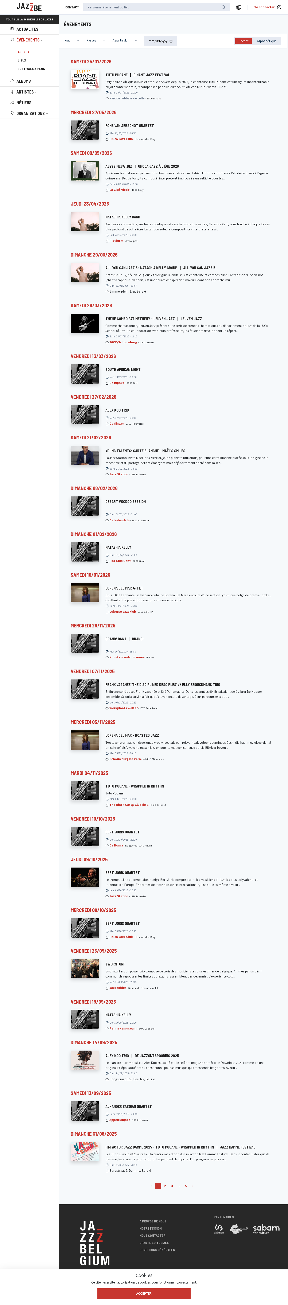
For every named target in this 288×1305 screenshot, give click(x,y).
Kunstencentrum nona (126, 657)
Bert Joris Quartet (122, 832)
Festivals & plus (31, 69)
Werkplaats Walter (123, 708)
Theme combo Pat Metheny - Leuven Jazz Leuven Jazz (153, 318)
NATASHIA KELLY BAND (122, 217)
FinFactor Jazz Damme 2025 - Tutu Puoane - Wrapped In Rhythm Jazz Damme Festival (180, 1147)
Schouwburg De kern (125, 759)
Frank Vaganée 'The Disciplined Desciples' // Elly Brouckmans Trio (162, 684)
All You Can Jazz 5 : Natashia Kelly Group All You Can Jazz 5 (160, 267)
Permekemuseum (123, 1028)
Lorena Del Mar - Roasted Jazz (132, 735)
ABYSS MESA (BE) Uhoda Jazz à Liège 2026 (142, 166)
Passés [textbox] (91, 40)
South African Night (123, 369)
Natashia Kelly (118, 1014)
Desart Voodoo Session (125, 501)
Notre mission (151, 1228)
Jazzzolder (117, 987)
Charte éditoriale (154, 1243)
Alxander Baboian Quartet (128, 1106)
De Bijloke (117, 383)
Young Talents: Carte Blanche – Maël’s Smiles (145, 450)
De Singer (116, 423)
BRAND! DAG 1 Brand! (124, 638)
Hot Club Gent (120, 561)
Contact (72, 7)
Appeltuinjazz (119, 1120)
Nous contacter (153, 1235)
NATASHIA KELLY (118, 547)
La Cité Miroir (119, 189)
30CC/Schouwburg (123, 342)
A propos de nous (153, 1221)
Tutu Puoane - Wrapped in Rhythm (134, 786)
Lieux (22, 60)
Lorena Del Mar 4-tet (124, 588)
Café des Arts (119, 520)
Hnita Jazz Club (121, 139)
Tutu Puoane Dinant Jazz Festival (137, 74)
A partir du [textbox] (120, 40)
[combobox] (71, 40)
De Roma (116, 845)
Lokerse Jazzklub (122, 611)
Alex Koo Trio (117, 410)
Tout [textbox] (66, 40)
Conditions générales (157, 1250)
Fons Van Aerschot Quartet (129, 125)
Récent (243, 41)
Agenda (23, 52)
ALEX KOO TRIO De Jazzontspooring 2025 (142, 1055)
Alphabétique (266, 41)
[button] (27, 40)
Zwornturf (115, 964)
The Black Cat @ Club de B (129, 804)
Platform (116, 240)
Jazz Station (119, 474)
